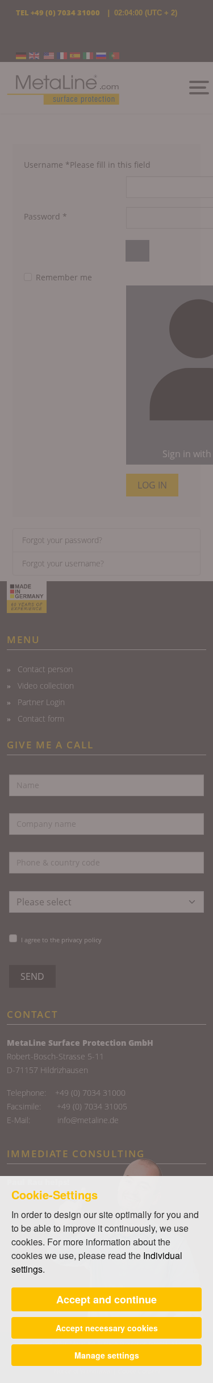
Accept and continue (106, 1299)
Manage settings (106, 1355)
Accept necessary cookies (107, 1328)
